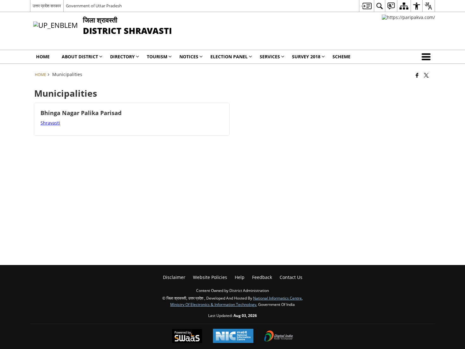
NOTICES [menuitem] (188, 57)
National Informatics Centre (277, 298)
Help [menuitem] (240, 277)
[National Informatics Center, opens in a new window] (233, 336)
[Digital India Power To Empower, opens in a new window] (278, 336)
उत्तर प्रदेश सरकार (47, 6)
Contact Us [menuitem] (291, 277)
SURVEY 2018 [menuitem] (306, 57)
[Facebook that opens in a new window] (417, 75)
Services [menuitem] (270, 57)
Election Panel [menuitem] (229, 57)
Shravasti (50, 123)
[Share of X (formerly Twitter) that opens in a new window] (426, 75)
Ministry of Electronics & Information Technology (213, 304)
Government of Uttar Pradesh (94, 6)
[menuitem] (366, 6)
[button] (427, 56)
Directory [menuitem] (122, 57)
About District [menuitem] (80, 57)
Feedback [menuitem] (262, 277)
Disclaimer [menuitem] (174, 277)
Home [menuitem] (43, 57)
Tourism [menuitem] (157, 57)
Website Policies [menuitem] (210, 277)
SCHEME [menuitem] (341, 57)
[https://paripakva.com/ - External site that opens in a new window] (408, 17)
